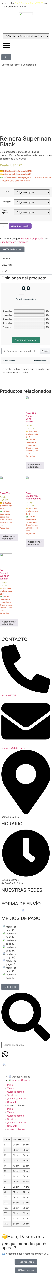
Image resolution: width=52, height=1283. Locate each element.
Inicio (10, 1084)
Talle (6, 192)
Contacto (12, 1102)
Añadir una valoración (26, 340)
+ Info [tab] (5, 271)
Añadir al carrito (20, 226)
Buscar (45, 351)
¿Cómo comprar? (16, 1098)
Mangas (7, 202)
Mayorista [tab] (7, 264)
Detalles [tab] (6, 258)
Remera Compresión (25, 64)
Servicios (12, 1095)
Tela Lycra (4, 211)
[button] (25, 1017)
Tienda (11, 1088)
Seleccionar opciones (34, 465)
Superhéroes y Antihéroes (14, 242)
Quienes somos (15, 1091)
